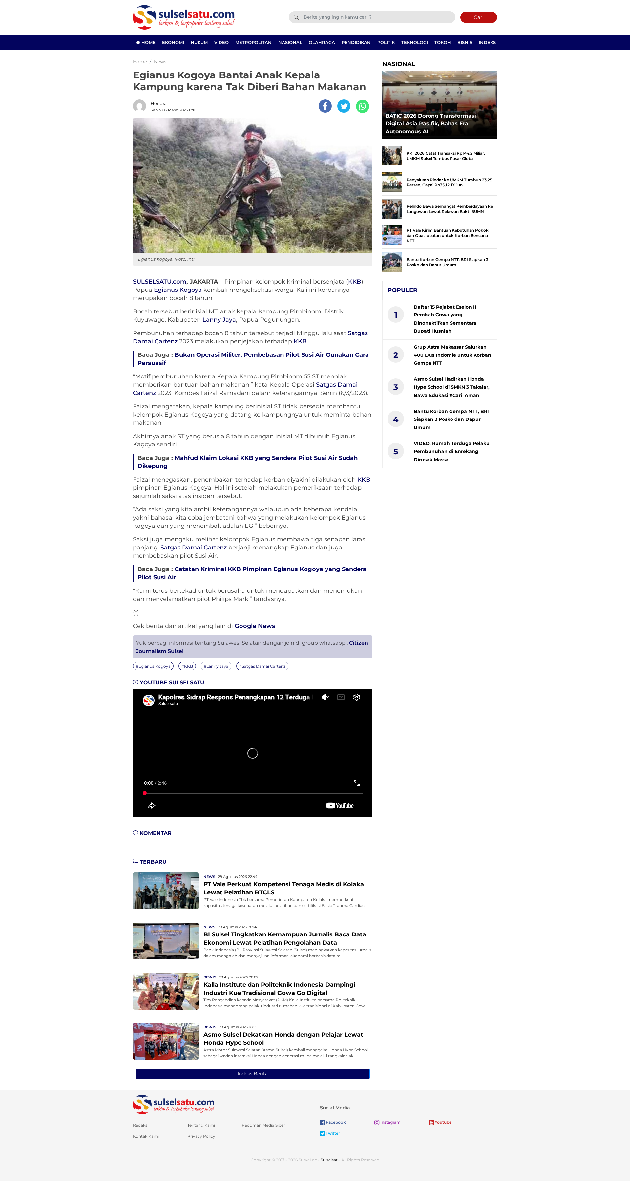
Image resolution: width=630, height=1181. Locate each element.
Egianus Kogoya (178, 289)
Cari (479, 17)
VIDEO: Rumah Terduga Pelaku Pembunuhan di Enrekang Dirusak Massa (452, 451)
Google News (255, 626)
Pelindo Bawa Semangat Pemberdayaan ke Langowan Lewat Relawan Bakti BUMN (450, 209)
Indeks (487, 42)
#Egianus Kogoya (153, 666)
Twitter (332, 1133)
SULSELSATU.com (159, 281)
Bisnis (464, 42)
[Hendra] (141, 106)
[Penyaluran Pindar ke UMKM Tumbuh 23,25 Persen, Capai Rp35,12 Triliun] (392, 182)
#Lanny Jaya (216, 666)
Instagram (390, 1122)
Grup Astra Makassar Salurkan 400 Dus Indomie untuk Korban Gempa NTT (452, 355)
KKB (354, 281)
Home (148, 42)
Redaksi (140, 1125)
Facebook (335, 1122)
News (209, 876)
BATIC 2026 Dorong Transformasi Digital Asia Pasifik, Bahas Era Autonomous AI (431, 124)
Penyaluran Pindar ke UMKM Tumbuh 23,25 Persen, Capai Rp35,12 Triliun (449, 182)
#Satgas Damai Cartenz (262, 666)
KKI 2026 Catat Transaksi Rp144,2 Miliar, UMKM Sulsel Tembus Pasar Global (446, 156)
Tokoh (442, 42)
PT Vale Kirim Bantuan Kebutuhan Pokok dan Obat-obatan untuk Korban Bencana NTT (448, 235)
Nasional (290, 42)
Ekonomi (173, 42)
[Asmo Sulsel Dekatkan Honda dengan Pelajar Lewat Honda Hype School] (166, 1041)
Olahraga (322, 42)
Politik (386, 42)
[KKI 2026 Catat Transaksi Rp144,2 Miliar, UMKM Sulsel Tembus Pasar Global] (392, 155)
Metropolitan (253, 42)
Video (221, 42)
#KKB (187, 666)
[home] (174, 1104)
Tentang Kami (201, 1125)
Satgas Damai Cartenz (193, 547)
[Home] (184, 17)
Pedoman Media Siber (263, 1125)
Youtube (443, 1122)
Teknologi (414, 42)
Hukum (199, 42)
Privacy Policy (201, 1136)
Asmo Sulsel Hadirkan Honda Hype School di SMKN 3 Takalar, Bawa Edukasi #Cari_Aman (452, 387)
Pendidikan (356, 42)
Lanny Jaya (219, 319)
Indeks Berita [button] (253, 1074)
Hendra (159, 103)
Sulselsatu (330, 1159)
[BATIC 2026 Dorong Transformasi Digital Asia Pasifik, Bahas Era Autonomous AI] (439, 103)
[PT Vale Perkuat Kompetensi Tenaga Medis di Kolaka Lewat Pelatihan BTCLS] (166, 890)
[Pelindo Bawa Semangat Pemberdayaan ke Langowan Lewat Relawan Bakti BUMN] (392, 208)
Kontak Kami (146, 1136)
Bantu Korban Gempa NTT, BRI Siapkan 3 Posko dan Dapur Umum (447, 262)
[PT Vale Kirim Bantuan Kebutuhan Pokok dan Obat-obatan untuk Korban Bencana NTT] (392, 235)
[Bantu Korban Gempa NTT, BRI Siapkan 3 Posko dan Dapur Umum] (392, 261)
